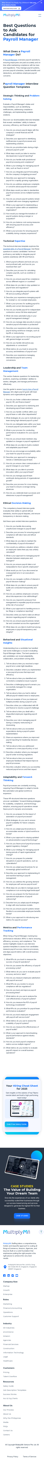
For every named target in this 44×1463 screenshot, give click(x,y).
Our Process (8, 1410)
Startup (6, 1286)
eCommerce (8, 1332)
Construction (8, 1348)
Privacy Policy (12, 1457)
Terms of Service (30, 1457)
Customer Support (11, 1316)
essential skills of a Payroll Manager (17, 249)
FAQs (5, 1426)
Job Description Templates (14, 1390)
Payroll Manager (11, 60)
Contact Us (8, 1430)
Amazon (6, 1336)
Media (5, 1422)
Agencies (7, 1340)
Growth (6, 1290)
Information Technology (13, 1353)
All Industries (8, 1328)
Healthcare (8, 1361)
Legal (5, 1357)
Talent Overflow (10, 1376)
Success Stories (10, 1394)
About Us (7, 1414)
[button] (39, 15)
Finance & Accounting (12, 1308)
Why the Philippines (12, 1418)
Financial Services (10, 1344)
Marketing (7, 1304)
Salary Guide (8, 1386)
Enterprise (7, 1294)
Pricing (6, 1372)
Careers (6, 1435)
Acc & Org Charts (10, 1398)
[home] (11, 15)
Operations (8, 1312)
